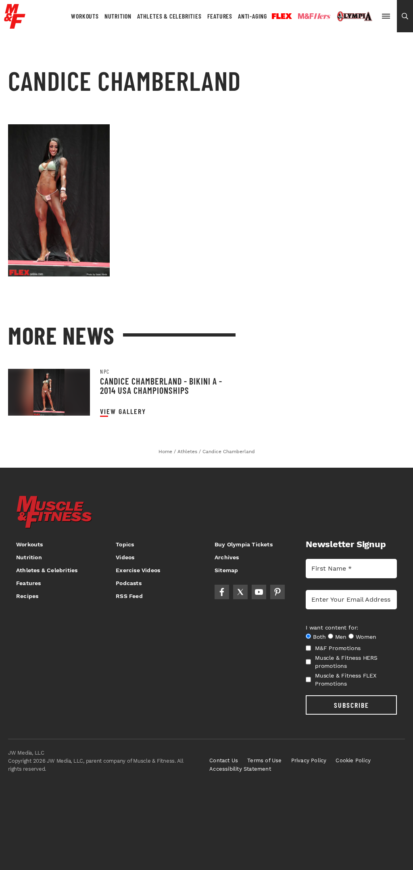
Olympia (354, 16)
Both (319, 637)
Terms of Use (264, 760)
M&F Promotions (338, 648)
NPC (105, 371)
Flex (282, 16)
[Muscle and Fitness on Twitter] (240, 592)
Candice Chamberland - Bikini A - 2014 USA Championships (161, 385)
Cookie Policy (353, 760)
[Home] (14, 26)
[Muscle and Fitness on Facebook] (222, 592)
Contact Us (223, 760)
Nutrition (117, 16)
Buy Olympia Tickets (244, 544)
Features (219, 16)
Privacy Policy (309, 760)
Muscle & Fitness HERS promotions (346, 662)
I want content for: (332, 627)
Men (340, 637)
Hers (314, 16)
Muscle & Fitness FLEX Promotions (345, 679)
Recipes (27, 596)
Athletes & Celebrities (169, 16)
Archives (227, 557)
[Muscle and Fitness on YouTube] (259, 592)
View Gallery (123, 411)
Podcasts (129, 583)
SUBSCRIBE (351, 705)
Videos (125, 557)
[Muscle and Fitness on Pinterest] (277, 592)
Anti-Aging (252, 16)
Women (366, 637)
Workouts (84, 16)
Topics (125, 544)
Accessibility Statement (240, 769)
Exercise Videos (138, 570)
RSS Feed (129, 596)
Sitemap (226, 570)
